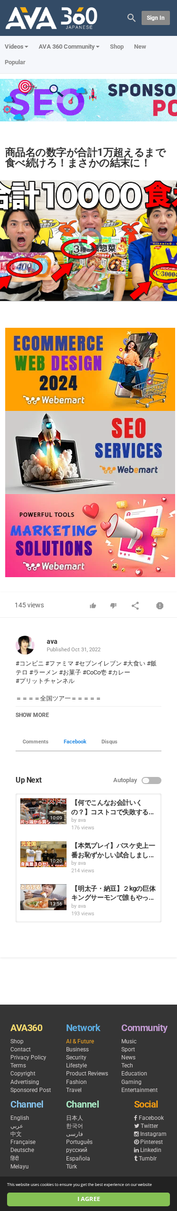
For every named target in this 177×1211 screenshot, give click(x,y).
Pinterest (151, 1142)
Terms (18, 1065)
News (128, 1057)
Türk (71, 1166)
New (140, 46)
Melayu (19, 1166)
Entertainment (139, 1090)
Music (128, 1041)
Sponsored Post (30, 1090)
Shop (117, 46)
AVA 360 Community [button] (67, 46)
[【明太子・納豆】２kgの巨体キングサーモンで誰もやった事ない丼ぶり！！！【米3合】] (43, 897)
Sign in (156, 18)
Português (79, 1142)
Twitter (149, 1126)
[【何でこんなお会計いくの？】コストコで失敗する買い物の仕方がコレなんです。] (43, 811)
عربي (16, 1126)
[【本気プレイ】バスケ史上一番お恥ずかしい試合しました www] (43, 854)
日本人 (74, 1118)
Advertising (24, 1082)
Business (77, 1049)
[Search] (131, 17)
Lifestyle (76, 1065)
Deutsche (22, 1150)
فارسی (74, 1134)
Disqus (109, 742)
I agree (88, 1199)
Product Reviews (87, 1073)
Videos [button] (14, 46)
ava (52, 641)
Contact (20, 1049)
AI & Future (80, 1041)
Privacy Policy (28, 1057)
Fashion (76, 1082)
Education (134, 1073)
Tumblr (148, 1158)
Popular (15, 62)
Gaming (131, 1082)
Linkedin (150, 1150)
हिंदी (14, 1158)
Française (22, 1142)
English (19, 1118)
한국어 (74, 1126)
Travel (74, 1090)
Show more (32, 715)
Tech (127, 1065)
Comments (36, 742)
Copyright (22, 1073)
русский (76, 1150)
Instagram (153, 1134)
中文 (16, 1134)
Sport (128, 1049)
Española (78, 1158)
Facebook (75, 742)
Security (76, 1057)
